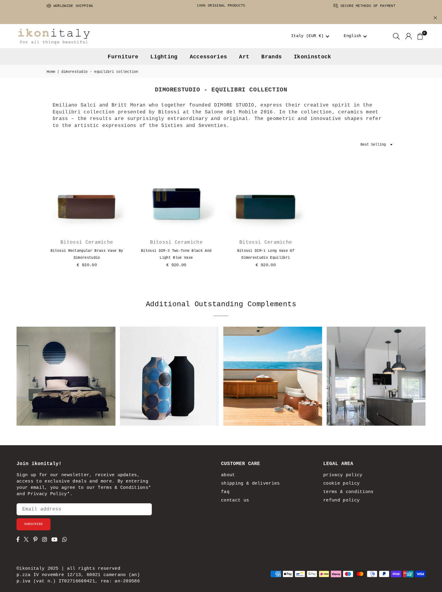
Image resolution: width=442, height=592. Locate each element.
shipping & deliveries (250, 483)
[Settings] (409, 36)
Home (51, 72)
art (244, 57)
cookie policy (341, 483)
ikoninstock (312, 57)
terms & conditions (348, 492)
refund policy (341, 500)
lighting (164, 57)
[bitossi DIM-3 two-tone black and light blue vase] (176, 195)
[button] (310, 36)
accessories (208, 57)
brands (271, 57)
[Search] (396, 36)
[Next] (415, 378)
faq (225, 492)
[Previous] (26, 378)
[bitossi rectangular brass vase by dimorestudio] (87, 195)
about (228, 475)
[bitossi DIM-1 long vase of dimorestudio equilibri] (266, 195)
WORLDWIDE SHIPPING (72, 6)
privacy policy (342, 475)
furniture (123, 57)
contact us (235, 500)
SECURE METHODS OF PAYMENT (366, 6)
